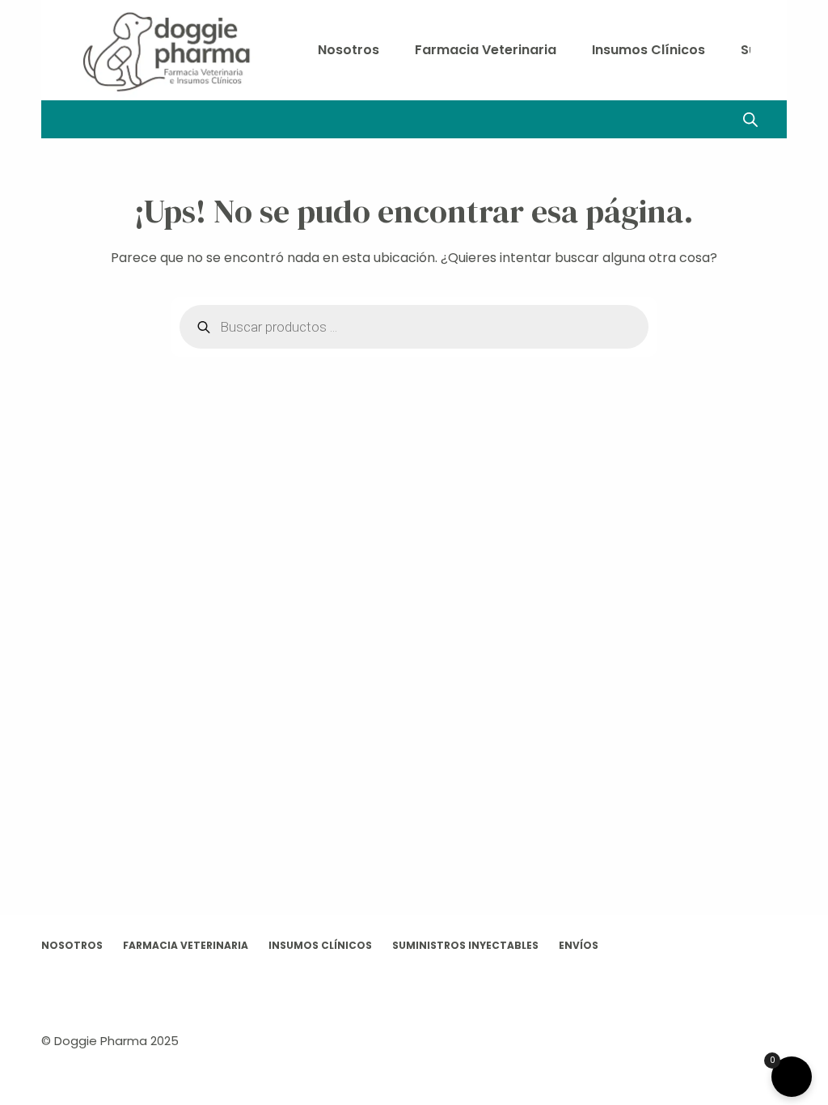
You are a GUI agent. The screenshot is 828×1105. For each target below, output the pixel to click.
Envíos (578, 945)
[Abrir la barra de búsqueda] (750, 119)
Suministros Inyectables (465, 945)
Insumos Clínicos (648, 49)
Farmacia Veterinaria (485, 49)
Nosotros (348, 49)
